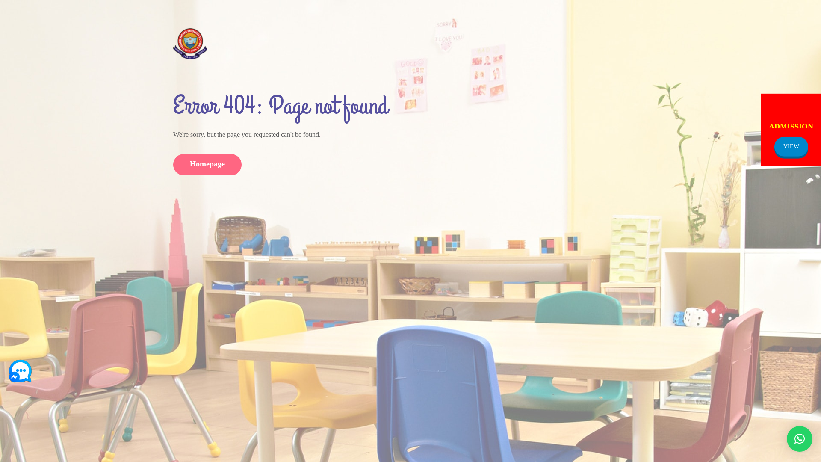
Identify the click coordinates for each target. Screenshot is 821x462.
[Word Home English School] (190, 43)
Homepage (207, 164)
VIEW (791, 146)
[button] (799, 439)
